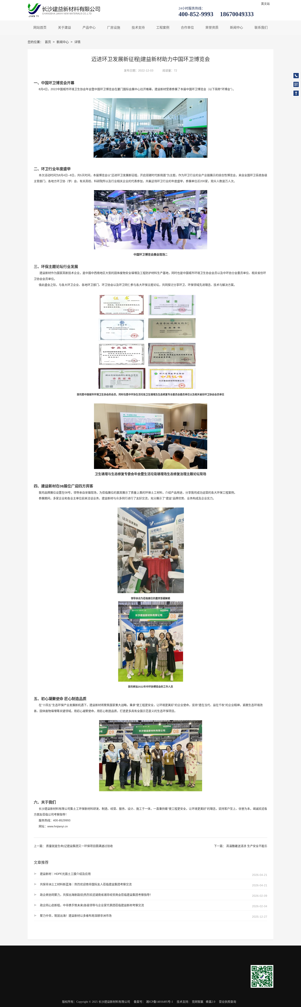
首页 (48, 42)
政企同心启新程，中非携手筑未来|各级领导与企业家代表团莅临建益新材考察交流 (92, 905)
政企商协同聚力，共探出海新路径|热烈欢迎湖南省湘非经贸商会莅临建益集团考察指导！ (96, 894)
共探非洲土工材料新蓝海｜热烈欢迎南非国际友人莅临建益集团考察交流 (86, 884)
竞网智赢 (197, 1001)
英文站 (265, 3)
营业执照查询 (227, 1001)
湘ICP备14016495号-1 (159, 1001)
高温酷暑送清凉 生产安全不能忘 (246, 846)
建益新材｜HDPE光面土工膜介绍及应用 (65, 873)
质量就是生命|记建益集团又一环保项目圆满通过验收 (79, 846)
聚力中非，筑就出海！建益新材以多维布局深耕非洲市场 (76, 915)
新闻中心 (63, 42)
